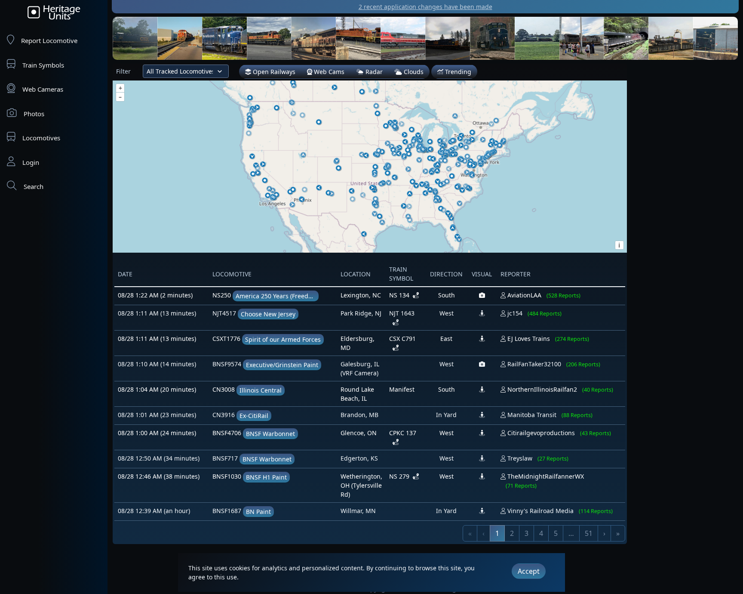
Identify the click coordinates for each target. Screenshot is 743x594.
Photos (34, 113)
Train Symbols (43, 65)
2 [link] (512, 533)
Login (30, 162)
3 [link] (526, 533)
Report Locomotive (49, 40)
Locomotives (41, 137)
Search (33, 186)
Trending (457, 72)
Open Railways (273, 72)
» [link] (618, 533)
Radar (373, 72)
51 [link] (589, 533)
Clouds (413, 72)
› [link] (604, 533)
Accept (529, 571)
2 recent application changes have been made (425, 7)
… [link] (571, 533)
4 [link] (541, 533)
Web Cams (328, 72)
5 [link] (556, 533)
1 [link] (497, 533)
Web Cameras (42, 89)
